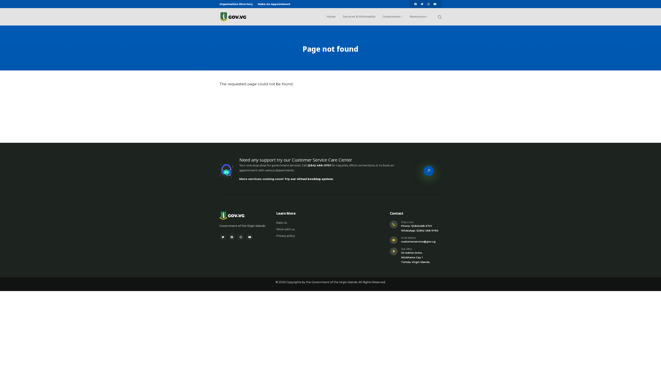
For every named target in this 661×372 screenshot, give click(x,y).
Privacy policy (285, 235)
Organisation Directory (236, 4)
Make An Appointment (274, 4)
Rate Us (281, 222)
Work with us (285, 229)
